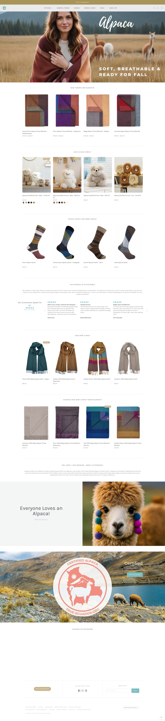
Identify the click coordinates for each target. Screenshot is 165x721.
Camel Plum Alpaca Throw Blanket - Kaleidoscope (34, 132)
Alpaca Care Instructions (84, 709)
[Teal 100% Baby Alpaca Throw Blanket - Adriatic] (98, 422)
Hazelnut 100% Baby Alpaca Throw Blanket (34, 444)
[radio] (24, 202)
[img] (29, 308)
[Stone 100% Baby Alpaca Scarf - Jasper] (36, 358)
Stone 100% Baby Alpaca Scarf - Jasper (35, 379)
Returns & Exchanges (75, 707)
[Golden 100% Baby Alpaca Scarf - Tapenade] (67, 358)
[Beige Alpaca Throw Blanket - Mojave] (98, 110)
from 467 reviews (29, 310)
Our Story (40, 707)
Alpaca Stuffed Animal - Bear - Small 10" (36, 195)
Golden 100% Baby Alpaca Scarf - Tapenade (64, 380)
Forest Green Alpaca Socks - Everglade (66, 262)
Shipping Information (60, 707)
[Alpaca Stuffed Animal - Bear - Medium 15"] (67, 175)
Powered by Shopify (45, 713)
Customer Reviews (61, 709)
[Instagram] (83, 691)
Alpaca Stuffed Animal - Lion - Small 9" (127, 195)
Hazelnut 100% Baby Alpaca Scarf (125, 379)
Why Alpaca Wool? (31, 707)
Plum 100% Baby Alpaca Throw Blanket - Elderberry (67, 444)
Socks (102, 8)
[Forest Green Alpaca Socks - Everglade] (67, 242)
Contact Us (72, 709)
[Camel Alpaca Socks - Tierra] (98, 242)
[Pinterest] (86, 691)
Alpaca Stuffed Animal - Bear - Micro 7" (97, 195)
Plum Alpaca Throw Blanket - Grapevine (67, 131)
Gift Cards (51, 709)
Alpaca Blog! (49, 707)
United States (130, 707)
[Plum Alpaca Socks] (36, 242)
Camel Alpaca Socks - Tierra (93, 262)
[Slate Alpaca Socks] (128, 242)
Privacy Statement (42, 709)
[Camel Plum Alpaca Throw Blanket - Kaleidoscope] (36, 110)
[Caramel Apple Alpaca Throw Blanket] (128, 110)
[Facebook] (79, 691)
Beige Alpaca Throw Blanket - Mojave (96, 131)
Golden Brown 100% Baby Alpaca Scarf (97, 379)
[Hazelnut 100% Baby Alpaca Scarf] (128, 358)
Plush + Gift (113, 8)
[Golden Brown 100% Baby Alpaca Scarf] (98, 358)
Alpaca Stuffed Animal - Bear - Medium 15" (66, 197)
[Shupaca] (4, 8)
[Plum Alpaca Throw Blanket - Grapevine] (67, 110)
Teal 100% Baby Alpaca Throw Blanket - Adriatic (97, 444)
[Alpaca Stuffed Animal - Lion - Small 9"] (128, 175)
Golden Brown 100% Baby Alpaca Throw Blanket (127, 444)
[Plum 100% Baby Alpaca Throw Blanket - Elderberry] (67, 422)
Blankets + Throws (63, 8)
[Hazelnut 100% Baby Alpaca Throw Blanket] (36, 422)
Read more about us (41, 519)
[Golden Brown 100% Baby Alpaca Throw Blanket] (128, 422)
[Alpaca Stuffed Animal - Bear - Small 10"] (36, 175)
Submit (135, 690)
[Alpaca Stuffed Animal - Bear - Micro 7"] (98, 175)
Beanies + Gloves (89, 8)
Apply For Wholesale (42, 688)
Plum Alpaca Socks (29, 262)
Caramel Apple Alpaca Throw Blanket (127, 131)
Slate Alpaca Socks (121, 262)
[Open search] (155, 8)
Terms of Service (30, 709)
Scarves (76, 8)
